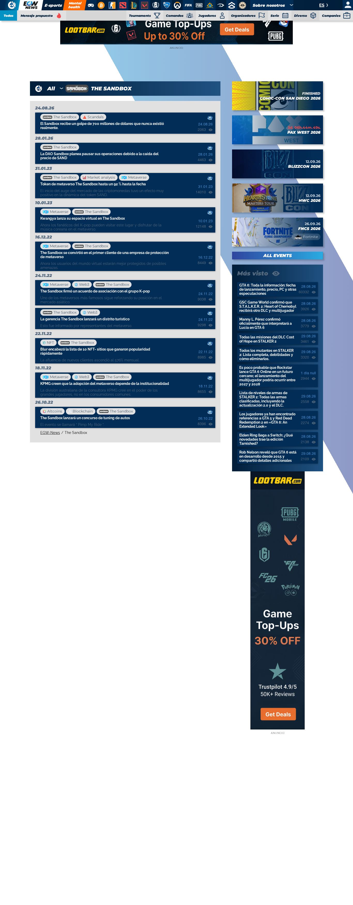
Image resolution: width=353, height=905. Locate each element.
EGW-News (50, 433)
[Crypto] (100, 5)
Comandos (174, 16)
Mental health (75, 5)
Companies (331, 16)
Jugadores (207, 16)
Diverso (300, 16)
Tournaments (140, 16)
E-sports (53, 5)
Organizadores (243, 16)
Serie (275, 16)
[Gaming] (91, 5)
